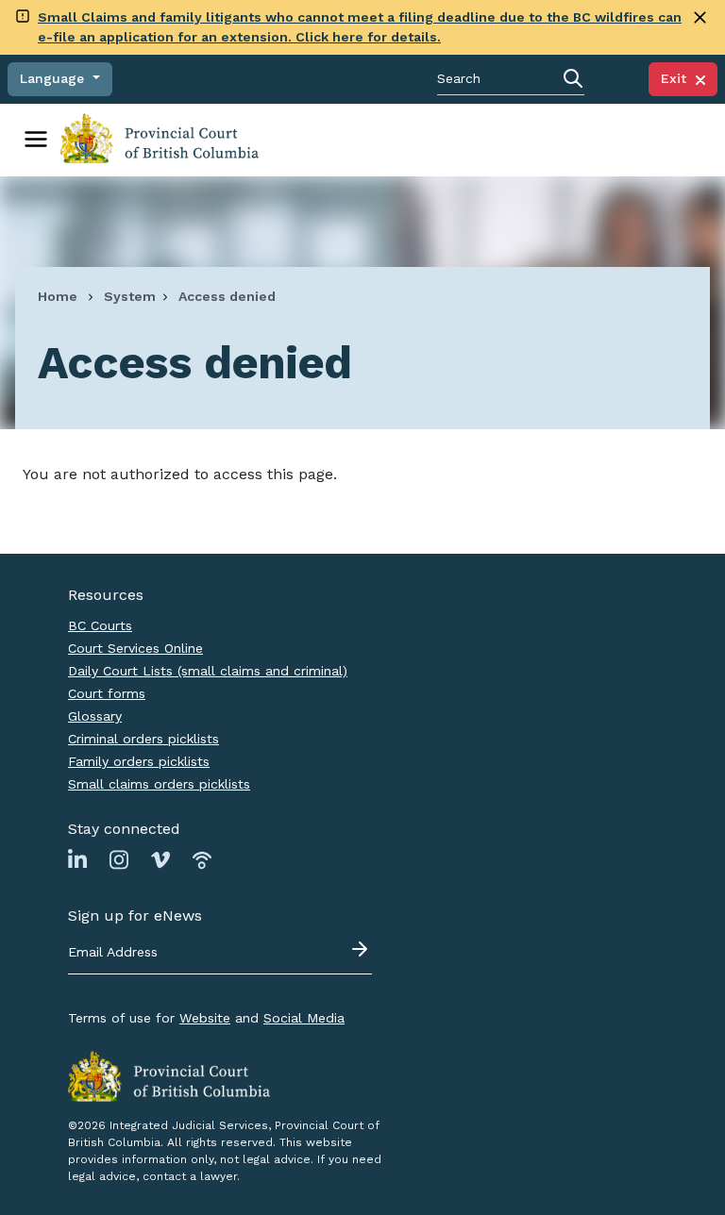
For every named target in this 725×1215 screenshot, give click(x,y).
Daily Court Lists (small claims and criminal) (207, 670)
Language (54, 78)
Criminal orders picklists (143, 738)
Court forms (106, 693)
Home (57, 296)
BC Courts (100, 625)
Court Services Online (135, 648)
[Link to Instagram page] (119, 859)
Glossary (95, 716)
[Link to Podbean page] (202, 859)
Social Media (304, 1017)
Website (204, 1017)
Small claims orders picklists (159, 783)
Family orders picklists (139, 761)
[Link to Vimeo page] (160, 859)
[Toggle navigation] (36, 139)
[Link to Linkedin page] (77, 859)
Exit (678, 78)
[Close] (700, 17)
